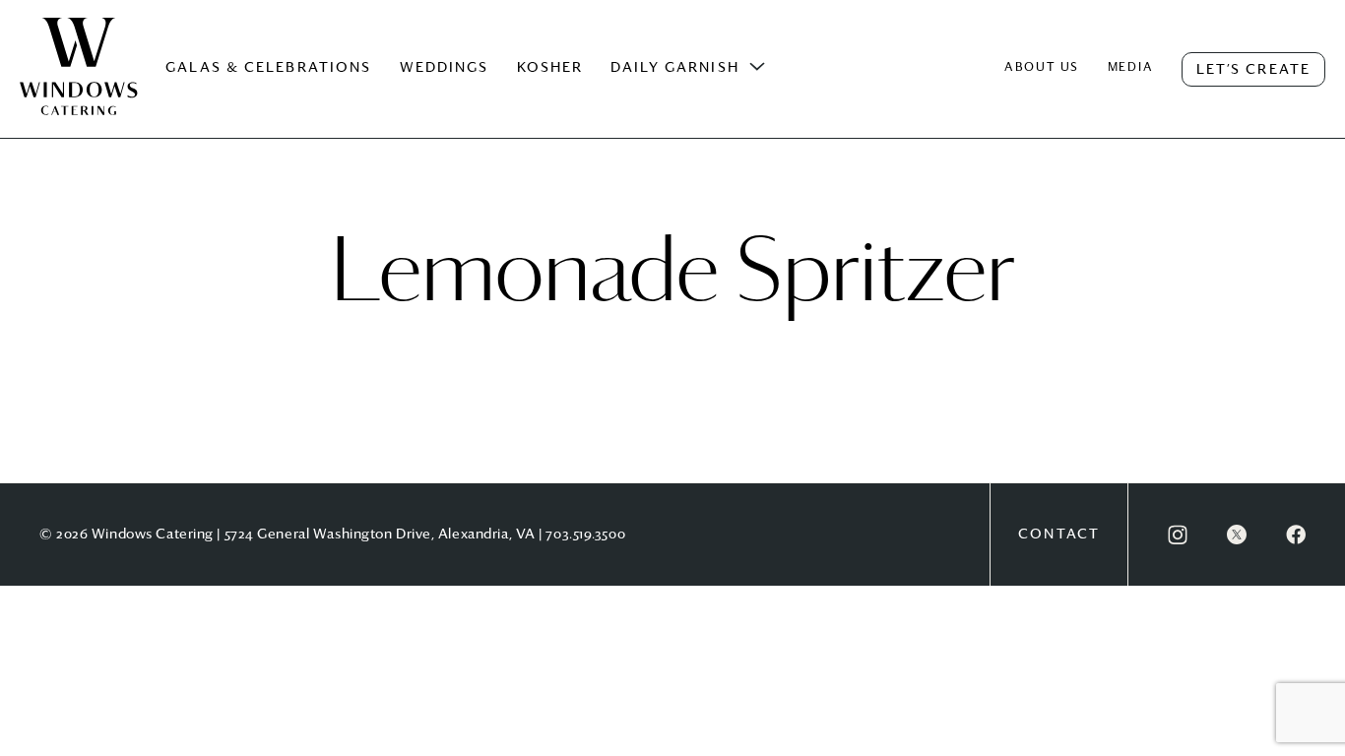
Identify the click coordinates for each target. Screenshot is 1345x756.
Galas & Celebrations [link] (268, 68)
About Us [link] (1041, 68)
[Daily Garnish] (757, 67)
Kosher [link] (550, 68)
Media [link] (1131, 68)
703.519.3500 (585, 534)
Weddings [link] (444, 68)
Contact (1059, 534)
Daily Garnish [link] (674, 68)
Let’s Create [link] (1253, 70)
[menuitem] (79, 87)
